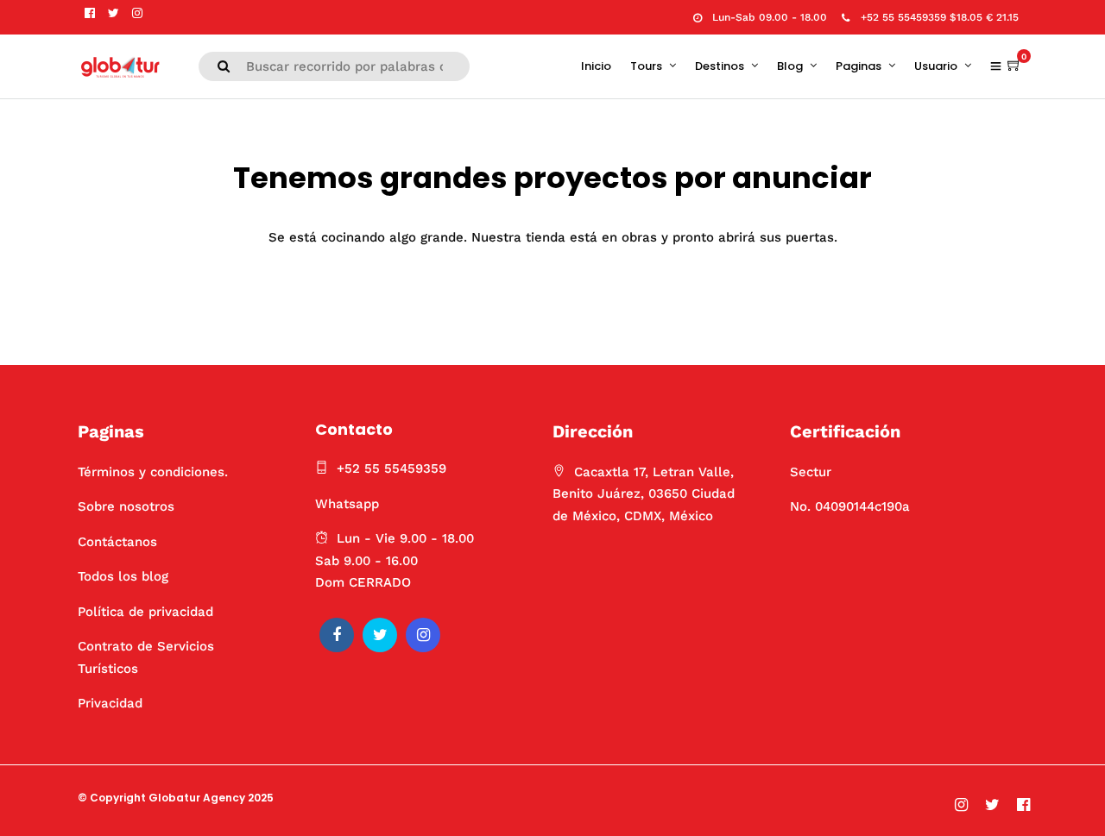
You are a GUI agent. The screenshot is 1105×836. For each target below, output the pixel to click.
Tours (646, 66)
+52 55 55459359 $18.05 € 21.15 (940, 17)
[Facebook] (336, 635)
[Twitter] (380, 635)
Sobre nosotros (126, 506)
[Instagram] (137, 13)
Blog (790, 66)
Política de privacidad (145, 611)
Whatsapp (347, 504)
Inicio (596, 66)
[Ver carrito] (1014, 66)
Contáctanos (117, 542)
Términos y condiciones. (153, 472)
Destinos (719, 66)
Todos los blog (123, 576)
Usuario (935, 66)
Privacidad (110, 703)
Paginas (858, 66)
